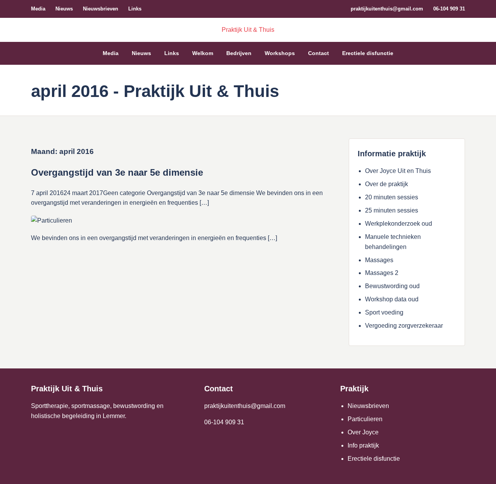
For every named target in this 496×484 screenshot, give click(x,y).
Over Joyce (363, 432)
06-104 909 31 (449, 9)
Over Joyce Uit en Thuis (398, 171)
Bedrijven (238, 53)
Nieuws (64, 9)
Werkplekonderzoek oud (398, 223)
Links (134, 9)
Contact (318, 53)
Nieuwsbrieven (100, 9)
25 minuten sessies (391, 210)
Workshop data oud (391, 299)
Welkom (202, 53)
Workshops (280, 53)
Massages (379, 260)
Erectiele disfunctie (367, 53)
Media (38, 9)
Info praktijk (363, 445)
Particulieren (365, 419)
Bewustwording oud (392, 286)
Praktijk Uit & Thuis (248, 29)
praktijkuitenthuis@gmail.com (387, 9)
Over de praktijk (386, 184)
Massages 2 (381, 273)
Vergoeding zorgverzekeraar (404, 325)
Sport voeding (384, 312)
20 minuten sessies (391, 197)
